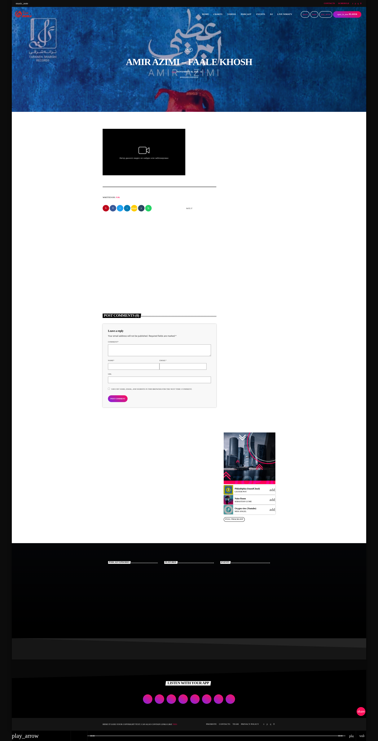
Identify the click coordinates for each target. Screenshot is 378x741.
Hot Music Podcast (133, 604)
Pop (189, 50)
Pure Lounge (235, 327)
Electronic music (174, 268)
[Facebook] (360, 3)
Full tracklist (234, 519)
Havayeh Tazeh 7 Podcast (137, 574)
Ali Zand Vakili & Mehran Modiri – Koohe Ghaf (194, 574)
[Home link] (24, 14)
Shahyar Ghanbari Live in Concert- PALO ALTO (250, 589)
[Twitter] (352, 3)
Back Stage (242, 367)
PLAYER (347, 14)
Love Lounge (243, 412)
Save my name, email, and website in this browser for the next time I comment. (151, 389)
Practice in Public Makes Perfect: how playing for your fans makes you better (250, 193)
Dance (232, 322)
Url (110, 374)
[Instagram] (358, 3)
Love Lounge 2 (243, 352)
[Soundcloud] (355, 3)
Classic (110, 268)
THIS (174, 724)
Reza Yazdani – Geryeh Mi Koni (183, 274)
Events (232, 186)
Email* (162, 360)
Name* (111, 360)
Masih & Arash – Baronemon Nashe (254, 272)
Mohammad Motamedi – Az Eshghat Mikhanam (193, 589)
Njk (118, 197)
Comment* (113, 342)
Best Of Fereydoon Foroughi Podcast (133, 589)
